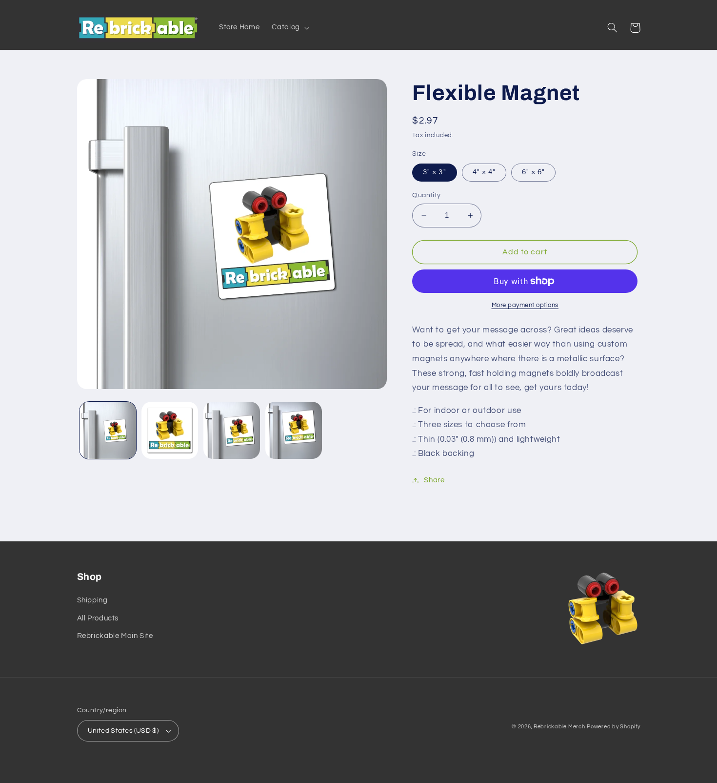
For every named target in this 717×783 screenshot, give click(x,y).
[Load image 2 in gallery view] (170, 430)
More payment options (525, 305)
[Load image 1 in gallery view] (108, 430)
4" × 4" (484, 172)
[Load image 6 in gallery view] (293, 430)
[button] (290, 28)
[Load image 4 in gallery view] (231, 430)
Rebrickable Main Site (115, 635)
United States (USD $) (123, 730)
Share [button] (434, 480)
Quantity (426, 195)
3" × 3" (434, 172)
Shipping (92, 600)
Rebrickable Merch (559, 726)
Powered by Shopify (613, 726)
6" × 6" (533, 172)
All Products (98, 618)
